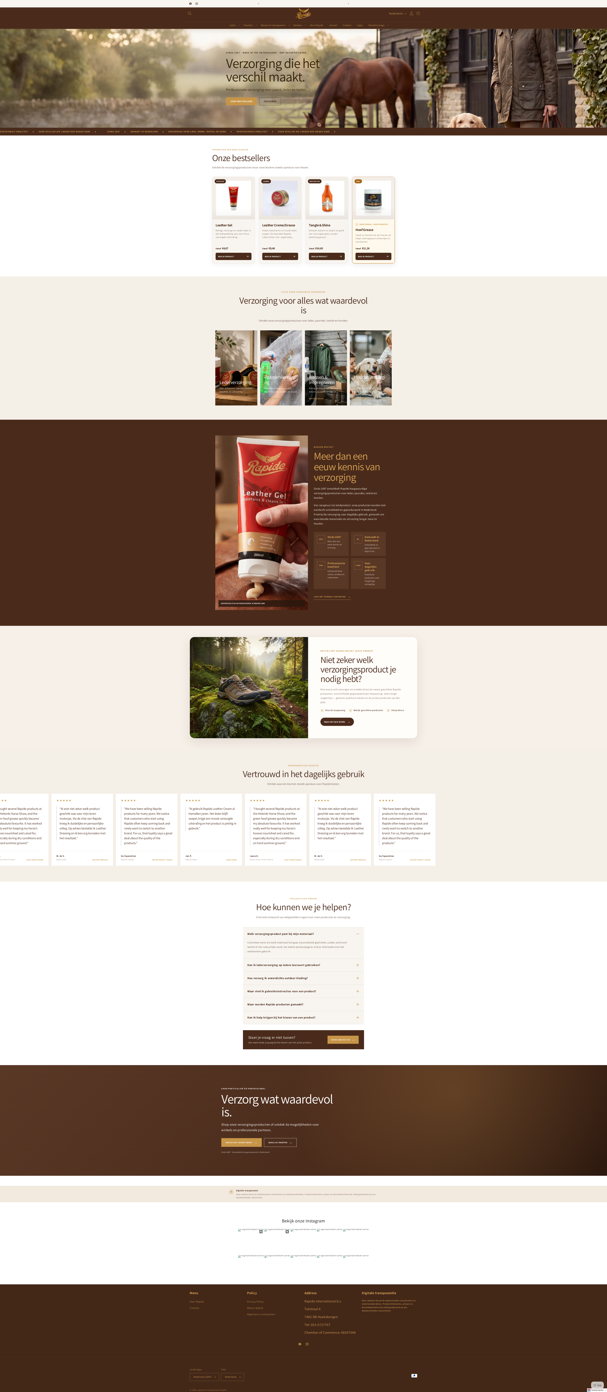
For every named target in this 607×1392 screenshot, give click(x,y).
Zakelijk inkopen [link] (280, 1142)
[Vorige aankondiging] (258, 3)
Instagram (270, 101)
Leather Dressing (31, 860)
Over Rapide (197, 1301)
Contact (194, 1308)
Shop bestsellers (241, 101)
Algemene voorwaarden (261, 1314)
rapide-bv (202, 1390)
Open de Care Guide (337, 722)
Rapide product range (93, 860)
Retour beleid (255, 1308)
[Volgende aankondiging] (348, 3)
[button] (190, 13)
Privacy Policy (255, 1301)
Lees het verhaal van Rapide (332, 596)
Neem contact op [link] (343, 1040)
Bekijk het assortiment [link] (241, 1142)
